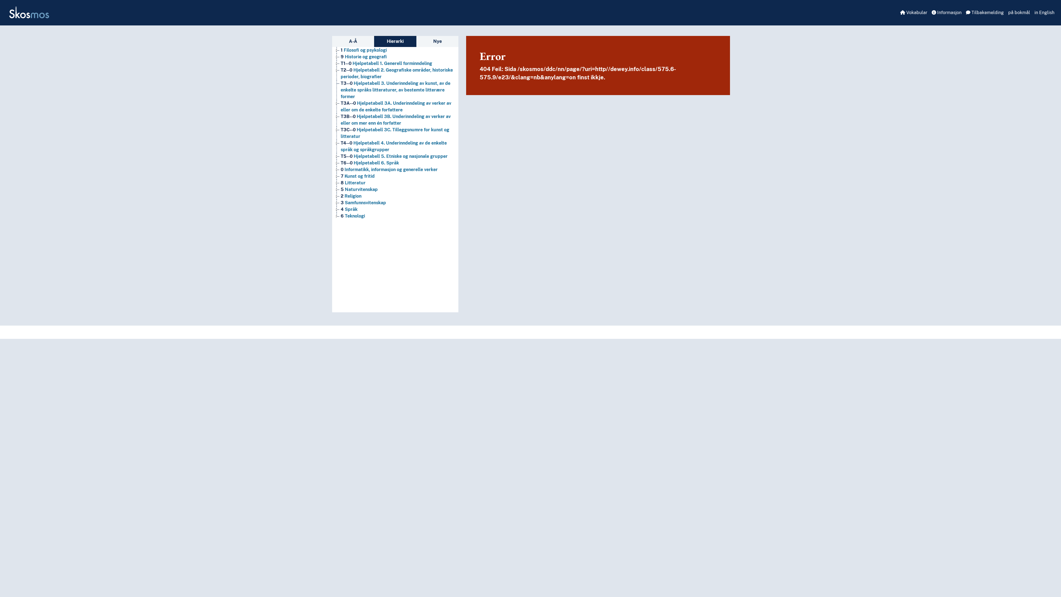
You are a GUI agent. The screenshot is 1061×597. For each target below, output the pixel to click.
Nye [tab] (437, 41)
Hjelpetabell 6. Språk (370, 163)
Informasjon (949, 12)
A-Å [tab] (353, 41)
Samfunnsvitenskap (363, 202)
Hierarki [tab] (395, 41)
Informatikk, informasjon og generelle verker (389, 169)
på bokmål (1019, 12)
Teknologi (353, 216)
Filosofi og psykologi (364, 50)
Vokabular (916, 12)
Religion (351, 196)
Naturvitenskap (359, 189)
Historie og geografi (364, 56)
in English (1044, 12)
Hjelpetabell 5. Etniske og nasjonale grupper (394, 156)
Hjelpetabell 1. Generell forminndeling (386, 63)
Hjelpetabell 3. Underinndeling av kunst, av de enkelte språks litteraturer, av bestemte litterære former (395, 90)
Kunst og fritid (358, 176)
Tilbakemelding (987, 12)
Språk (349, 209)
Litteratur (353, 182)
